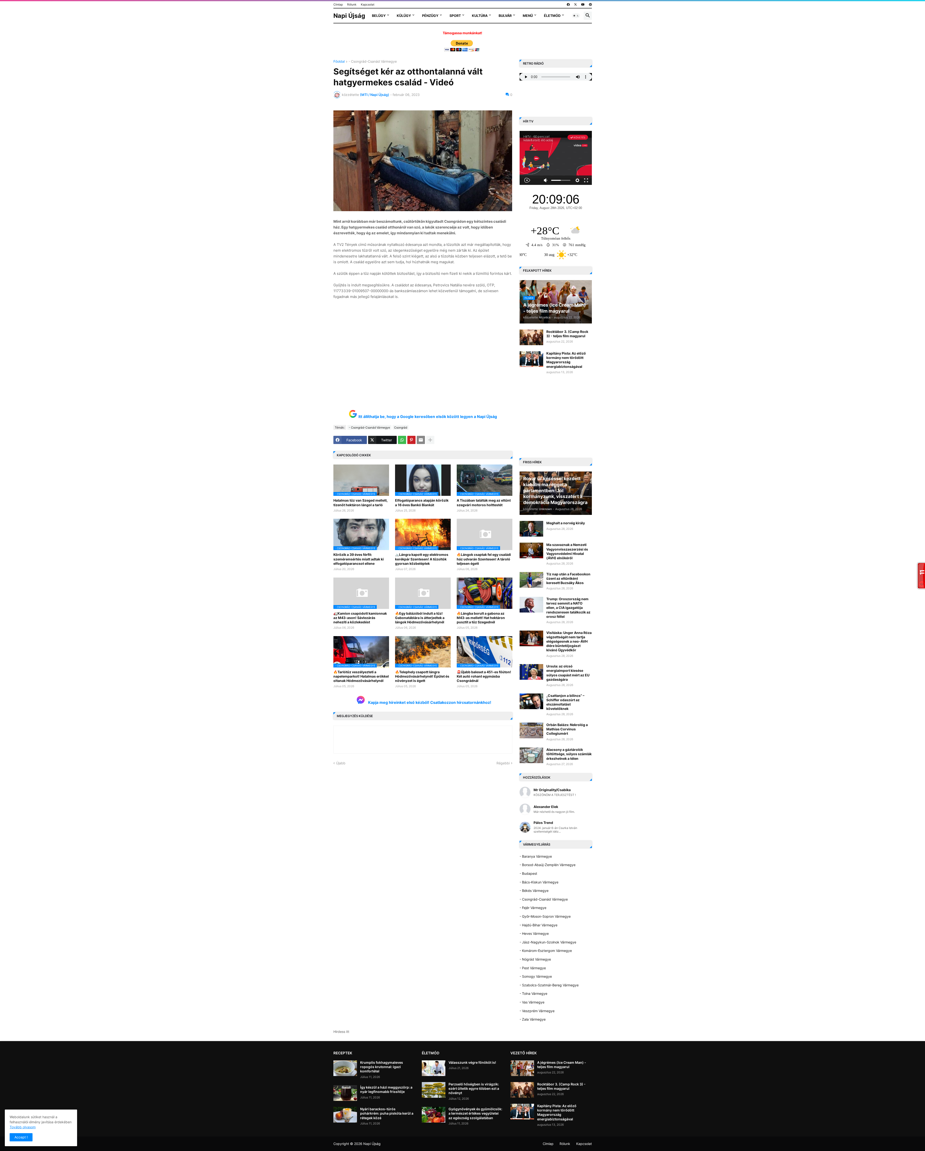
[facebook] (568, 4)
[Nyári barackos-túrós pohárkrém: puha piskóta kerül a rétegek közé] (345, 1115)
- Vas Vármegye (532, 1002)
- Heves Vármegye (534, 933)
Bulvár (505, 15)
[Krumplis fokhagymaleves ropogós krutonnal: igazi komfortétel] (345, 1068)
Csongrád (400, 427)
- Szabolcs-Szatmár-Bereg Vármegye (549, 985)
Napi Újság (349, 15)
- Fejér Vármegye (533, 908)
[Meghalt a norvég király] (531, 529)
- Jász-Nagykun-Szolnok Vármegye (548, 942)
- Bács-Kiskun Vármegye (539, 882)
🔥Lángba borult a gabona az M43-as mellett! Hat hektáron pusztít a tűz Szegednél (481, 617)
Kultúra (480, 15)
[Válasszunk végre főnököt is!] (433, 1068)
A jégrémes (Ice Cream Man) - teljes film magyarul (561, 1064)
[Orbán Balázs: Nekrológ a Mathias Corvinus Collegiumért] (531, 730)
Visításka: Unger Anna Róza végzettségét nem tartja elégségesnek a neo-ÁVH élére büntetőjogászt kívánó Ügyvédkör (569, 641)
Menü (528, 15)
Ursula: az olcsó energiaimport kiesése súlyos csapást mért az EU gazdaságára (567, 672)
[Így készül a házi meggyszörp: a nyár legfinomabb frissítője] (345, 1093)
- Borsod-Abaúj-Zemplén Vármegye (547, 865)
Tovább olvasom (23, 1127)
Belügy (379, 15)
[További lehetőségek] (430, 440)
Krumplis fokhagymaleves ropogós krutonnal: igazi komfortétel (381, 1066)
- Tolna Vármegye (533, 993)
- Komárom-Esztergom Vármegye (546, 951)
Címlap (338, 4)
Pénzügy (430, 15)
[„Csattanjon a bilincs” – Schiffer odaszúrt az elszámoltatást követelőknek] (531, 701)
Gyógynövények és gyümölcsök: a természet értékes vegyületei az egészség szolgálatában (475, 1113)
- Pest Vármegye (533, 968)
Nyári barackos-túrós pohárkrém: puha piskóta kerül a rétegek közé (386, 1113)
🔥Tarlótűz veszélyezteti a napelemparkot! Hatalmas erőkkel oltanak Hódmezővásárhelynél (361, 676)
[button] (576, 15)
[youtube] (583, 4)
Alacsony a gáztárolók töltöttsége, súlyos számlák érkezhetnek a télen (569, 753)
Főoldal (339, 61)
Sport (455, 15)
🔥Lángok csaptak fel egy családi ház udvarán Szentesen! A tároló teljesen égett (484, 558)
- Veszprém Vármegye (537, 1011)
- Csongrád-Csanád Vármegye (373, 61)
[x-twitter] (575, 4)
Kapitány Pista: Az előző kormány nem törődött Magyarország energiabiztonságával (566, 360)
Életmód (552, 15)
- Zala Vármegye (533, 1019)
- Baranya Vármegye (536, 856)
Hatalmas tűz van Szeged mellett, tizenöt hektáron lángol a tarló (360, 502)
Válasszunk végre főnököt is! (472, 1062)
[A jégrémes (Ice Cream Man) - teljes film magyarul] (522, 1068)
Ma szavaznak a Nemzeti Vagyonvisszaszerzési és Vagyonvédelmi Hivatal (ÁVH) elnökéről (567, 551)
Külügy (404, 15)
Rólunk (352, 4)
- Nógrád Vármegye (535, 959)
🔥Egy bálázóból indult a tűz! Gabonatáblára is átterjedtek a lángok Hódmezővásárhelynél (419, 617)
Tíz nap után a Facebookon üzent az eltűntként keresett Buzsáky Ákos (568, 578)
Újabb (340, 763)
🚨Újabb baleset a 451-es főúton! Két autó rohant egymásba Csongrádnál (484, 676)
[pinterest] (590, 4)
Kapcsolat (367, 4)
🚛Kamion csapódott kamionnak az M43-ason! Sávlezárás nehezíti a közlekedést (360, 617)
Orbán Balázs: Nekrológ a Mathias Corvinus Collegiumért (567, 729)
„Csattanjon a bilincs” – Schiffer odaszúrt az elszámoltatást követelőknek (565, 702)
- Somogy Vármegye (536, 976)
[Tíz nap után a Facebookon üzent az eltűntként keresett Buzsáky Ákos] (531, 580)
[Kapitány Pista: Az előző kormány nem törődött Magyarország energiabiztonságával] (531, 359)
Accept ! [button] (21, 1137)
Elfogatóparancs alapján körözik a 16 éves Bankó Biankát (422, 502)
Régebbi (503, 763)
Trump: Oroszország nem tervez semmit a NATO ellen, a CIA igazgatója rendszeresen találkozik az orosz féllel (568, 608)
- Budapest (528, 873)
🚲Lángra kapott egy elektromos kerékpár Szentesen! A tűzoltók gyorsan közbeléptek (421, 558)
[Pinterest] (411, 440)
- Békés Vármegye (534, 890)
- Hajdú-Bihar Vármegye (538, 925)
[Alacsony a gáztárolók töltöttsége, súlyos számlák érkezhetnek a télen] (531, 755)
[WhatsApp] (402, 440)
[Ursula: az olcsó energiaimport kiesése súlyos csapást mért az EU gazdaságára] (531, 672)
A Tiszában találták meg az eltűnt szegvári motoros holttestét (484, 502)
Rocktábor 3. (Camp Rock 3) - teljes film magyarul (567, 334)
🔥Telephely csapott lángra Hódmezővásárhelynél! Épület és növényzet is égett (422, 676)
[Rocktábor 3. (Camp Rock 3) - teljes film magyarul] (531, 337)
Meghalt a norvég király (565, 523)
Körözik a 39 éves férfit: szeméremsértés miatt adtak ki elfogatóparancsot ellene (358, 558)
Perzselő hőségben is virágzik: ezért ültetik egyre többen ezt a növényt (474, 1088)
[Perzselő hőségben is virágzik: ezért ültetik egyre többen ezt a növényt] (433, 1090)
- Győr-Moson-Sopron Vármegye (545, 916)
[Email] (421, 440)
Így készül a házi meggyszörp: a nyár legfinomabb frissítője (386, 1089)
